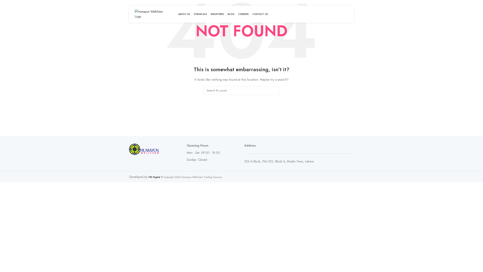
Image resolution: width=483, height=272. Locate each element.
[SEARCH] (274, 90)
